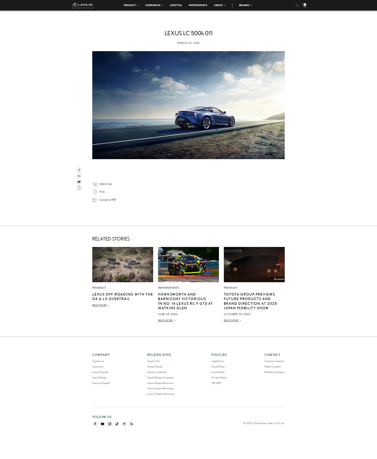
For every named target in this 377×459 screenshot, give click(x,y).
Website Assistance (274, 372)
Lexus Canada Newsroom (160, 393)
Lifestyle (176, 5)
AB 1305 (216, 383)
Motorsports (198, 5)
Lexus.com (97, 366)
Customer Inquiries (274, 361)
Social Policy (218, 366)
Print (102, 191)
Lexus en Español (101, 383)
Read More (99, 305)
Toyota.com (98, 361)
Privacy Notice (219, 377)
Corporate (153, 5)
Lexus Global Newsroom (160, 383)
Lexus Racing (99, 377)
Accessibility (218, 372)
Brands (244, 5)
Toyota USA (153, 361)
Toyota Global (154, 366)
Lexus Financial (100, 372)
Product (130, 5)
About (218, 5)
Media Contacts (272, 366)
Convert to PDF (107, 199)
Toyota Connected (157, 372)
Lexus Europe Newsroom (160, 388)
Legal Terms (217, 361)
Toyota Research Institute (160, 377)
